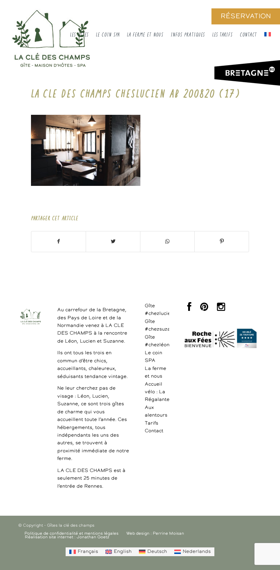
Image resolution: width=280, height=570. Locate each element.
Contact (154, 431)
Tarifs (151, 423)
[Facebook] (189, 309)
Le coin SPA (153, 357)
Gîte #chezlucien (157, 310)
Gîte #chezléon (157, 341)
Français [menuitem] (88, 551)
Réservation (246, 16)
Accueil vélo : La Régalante (157, 392)
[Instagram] (221, 309)
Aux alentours (156, 411)
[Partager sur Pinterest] (222, 241)
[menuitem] (84, 551)
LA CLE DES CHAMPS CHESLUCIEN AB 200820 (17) (135, 97)
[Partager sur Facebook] (58, 241)
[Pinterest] (204, 309)
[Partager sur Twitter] (113, 241)
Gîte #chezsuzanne (157, 325)
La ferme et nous (155, 372)
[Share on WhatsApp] (167, 241)
